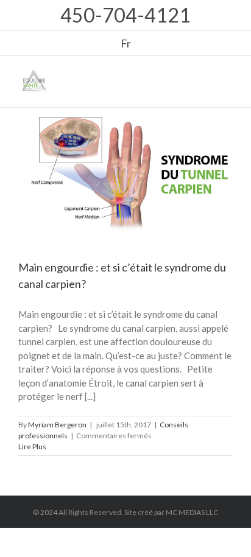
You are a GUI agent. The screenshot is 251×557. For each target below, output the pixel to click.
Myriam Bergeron (57, 424)
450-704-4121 (125, 15)
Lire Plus (32, 446)
